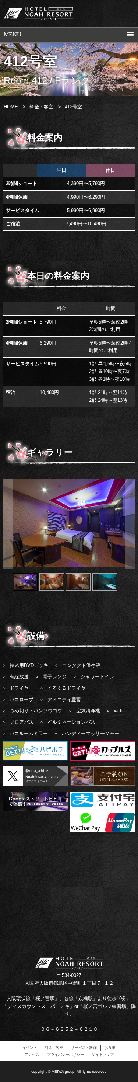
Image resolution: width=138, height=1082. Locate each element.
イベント (29, 1048)
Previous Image (8, 523)
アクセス (32, 1055)
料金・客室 (54, 1048)
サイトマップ (103, 1055)
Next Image (130, 523)
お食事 (110, 1048)
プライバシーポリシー (65, 1055)
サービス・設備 (84, 1048)
